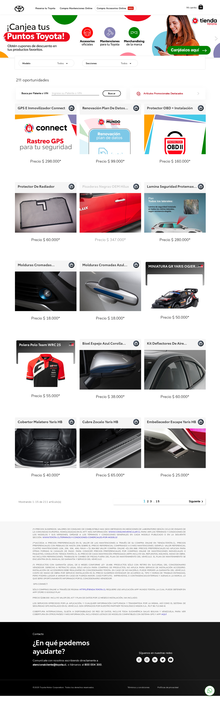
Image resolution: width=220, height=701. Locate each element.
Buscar (111, 93)
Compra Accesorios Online (111, 8)
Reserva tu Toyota (45, 8)
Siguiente (196, 502)
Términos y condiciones (139, 688)
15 (158, 502)
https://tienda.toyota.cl (92, 590)
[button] (16, 36)
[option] (110, 36)
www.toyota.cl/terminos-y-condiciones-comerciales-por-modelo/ (79, 537)
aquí (164, 614)
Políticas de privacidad (167, 688)
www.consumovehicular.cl (124, 532)
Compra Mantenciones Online (76, 8)
